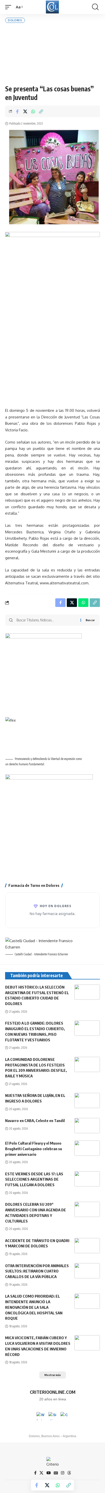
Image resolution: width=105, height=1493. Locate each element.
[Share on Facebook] (17, 111)
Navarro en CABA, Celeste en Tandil (35, 1120)
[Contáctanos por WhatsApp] (40, 1416)
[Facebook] (35, 1473)
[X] (41, 1473)
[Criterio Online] (52, 7)
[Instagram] (62, 1473)
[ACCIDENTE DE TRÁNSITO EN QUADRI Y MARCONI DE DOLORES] (87, 1245)
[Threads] (69, 1473)
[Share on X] (25, 111)
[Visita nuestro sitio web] (52, 1416)
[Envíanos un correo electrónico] (64, 1416)
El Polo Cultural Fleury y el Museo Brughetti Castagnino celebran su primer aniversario (33, 1149)
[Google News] (55, 1473)
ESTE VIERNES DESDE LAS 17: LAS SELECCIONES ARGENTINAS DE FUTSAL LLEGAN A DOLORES (34, 1179)
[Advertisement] (52, 54)
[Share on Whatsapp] (33, 111)
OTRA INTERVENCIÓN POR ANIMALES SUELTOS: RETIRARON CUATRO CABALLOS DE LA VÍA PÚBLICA (37, 1271)
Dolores (15, 20)
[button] (9, 7)
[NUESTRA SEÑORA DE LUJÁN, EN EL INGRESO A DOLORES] (87, 1100)
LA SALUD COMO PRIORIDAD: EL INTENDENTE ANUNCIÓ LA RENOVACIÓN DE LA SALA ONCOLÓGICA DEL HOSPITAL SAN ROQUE (33, 1307)
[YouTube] (48, 1473)
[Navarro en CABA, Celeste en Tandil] (87, 1125)
